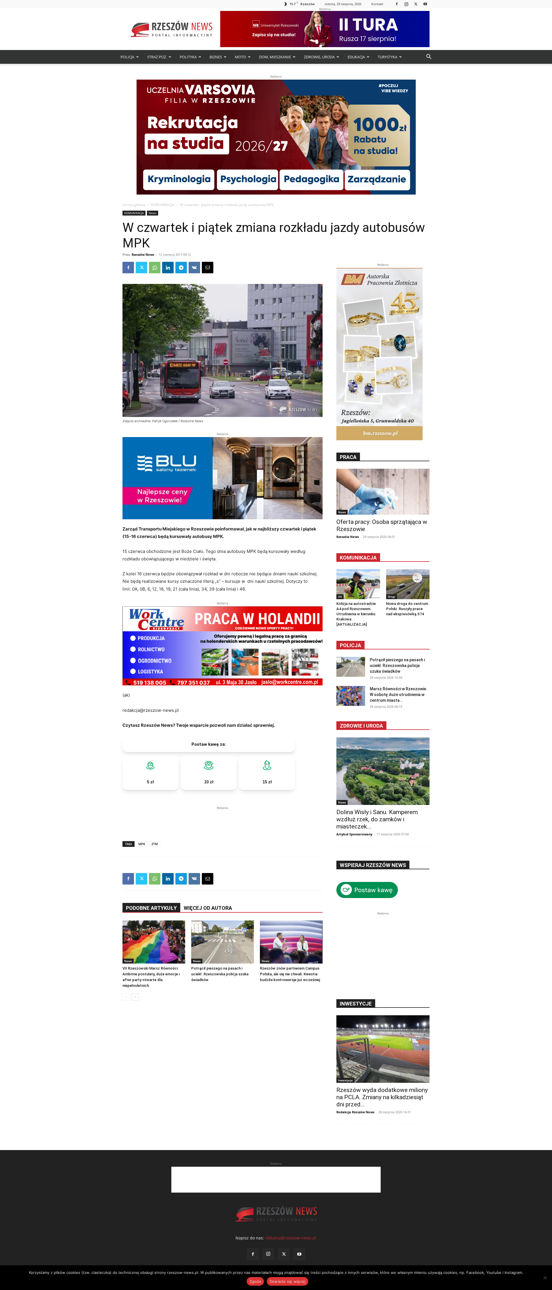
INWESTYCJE (356, 1004)
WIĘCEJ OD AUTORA (208, 908)
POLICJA (127, 56)
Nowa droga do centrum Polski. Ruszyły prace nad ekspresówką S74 (407, 608)
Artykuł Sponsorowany (354, 834)
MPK (141, 844)
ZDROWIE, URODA (319, 56)
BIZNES (216, 56)
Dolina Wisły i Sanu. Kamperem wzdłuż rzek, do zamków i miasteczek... (377, 819)
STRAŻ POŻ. (157, 56)
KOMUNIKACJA (163, 204)
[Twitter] (415, 4)
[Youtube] (425, 4)
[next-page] (135, 997)
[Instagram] (406, 4)
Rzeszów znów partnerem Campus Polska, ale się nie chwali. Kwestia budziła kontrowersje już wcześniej (290, 974)
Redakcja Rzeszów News (355, 1112)
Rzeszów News (143, 254)
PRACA (348, 457)
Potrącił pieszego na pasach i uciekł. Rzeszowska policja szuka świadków (219, 974)
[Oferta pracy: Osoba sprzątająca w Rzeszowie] (383, 492)
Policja (350, 645)
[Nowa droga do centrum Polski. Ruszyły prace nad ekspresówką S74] (408, 584)
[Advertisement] (222, 819)
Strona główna (133, 204)
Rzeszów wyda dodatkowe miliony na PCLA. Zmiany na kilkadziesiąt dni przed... (382, 1097)
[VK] (194, 267)
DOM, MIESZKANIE (275, 56)
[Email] (207, 267)
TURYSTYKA (387, 56)
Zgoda (255, 1281)
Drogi (391, 597)
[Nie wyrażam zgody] (545, 1278)
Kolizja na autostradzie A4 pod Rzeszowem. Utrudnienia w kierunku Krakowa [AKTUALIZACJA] (356, 613)
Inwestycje (345, 1080)
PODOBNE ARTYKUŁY (151, 908)
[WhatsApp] (154, 267)
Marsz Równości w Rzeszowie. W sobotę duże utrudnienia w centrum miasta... (398, 695)
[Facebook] (396, 4)
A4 (340, 597)
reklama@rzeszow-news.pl (290, 1238)
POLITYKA (188, 56)
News (152, 213)
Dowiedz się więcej (288, 1281)
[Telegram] (181, 267)
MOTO (240, 56)
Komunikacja (358, 558)
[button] (429, 57)
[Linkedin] (168, 267)
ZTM (155, 844)
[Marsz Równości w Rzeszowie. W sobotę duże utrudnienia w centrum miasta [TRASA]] (350, 696)
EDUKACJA (356, 56)
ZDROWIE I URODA (361, 726)
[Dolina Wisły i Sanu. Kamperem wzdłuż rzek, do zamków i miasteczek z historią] (383, 771)
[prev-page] (126, 997)
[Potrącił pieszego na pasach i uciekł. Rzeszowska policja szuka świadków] (222, 942)
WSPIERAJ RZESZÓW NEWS (373, 865)
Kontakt (377, 4)
